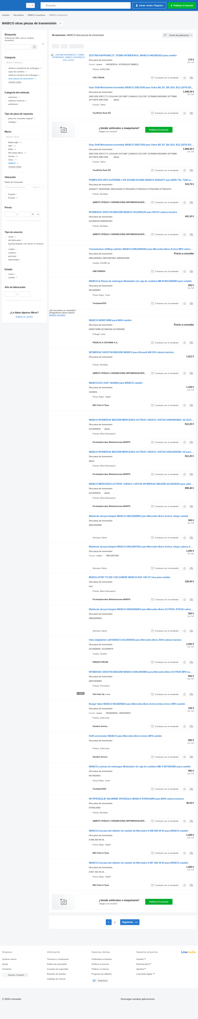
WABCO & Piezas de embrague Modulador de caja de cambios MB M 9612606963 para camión (140, 281)
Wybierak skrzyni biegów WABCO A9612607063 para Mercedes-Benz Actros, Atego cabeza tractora (143, 546)
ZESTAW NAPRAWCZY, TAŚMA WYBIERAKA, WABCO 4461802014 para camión (133, 55)
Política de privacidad (57, 964)
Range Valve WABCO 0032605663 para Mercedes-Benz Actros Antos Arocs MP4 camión (137, 704)
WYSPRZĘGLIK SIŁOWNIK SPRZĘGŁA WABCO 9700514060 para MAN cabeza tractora (136, 799)
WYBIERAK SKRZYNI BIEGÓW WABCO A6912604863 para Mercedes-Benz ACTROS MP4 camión (142, 672)
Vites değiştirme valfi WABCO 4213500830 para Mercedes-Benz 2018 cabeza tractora (135, 640)
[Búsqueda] (43, 5)
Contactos (6, 969)
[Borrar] (43, 44)
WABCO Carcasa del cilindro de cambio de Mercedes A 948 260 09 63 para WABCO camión (138, 831)
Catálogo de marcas (56, 979)
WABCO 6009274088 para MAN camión (110, 320)
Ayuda (5, 964)
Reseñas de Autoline (56, 974)
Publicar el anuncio (158, 130)
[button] (184, 77)
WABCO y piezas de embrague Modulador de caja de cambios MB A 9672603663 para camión (140, 766)
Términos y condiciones (58, 959)
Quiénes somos (9, 959)
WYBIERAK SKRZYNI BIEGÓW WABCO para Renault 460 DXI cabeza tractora (131, 352)
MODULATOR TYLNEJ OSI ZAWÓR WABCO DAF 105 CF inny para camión (129, 577)
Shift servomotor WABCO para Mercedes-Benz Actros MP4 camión (125, 736)
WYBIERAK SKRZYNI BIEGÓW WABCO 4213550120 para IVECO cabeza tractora (133, 212)
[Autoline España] (12, 5)
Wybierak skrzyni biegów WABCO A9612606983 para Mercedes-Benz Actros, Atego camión (138, 516)
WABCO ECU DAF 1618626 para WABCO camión (115, 383)
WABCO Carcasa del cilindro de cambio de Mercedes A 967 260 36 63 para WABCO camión (138, 863)
